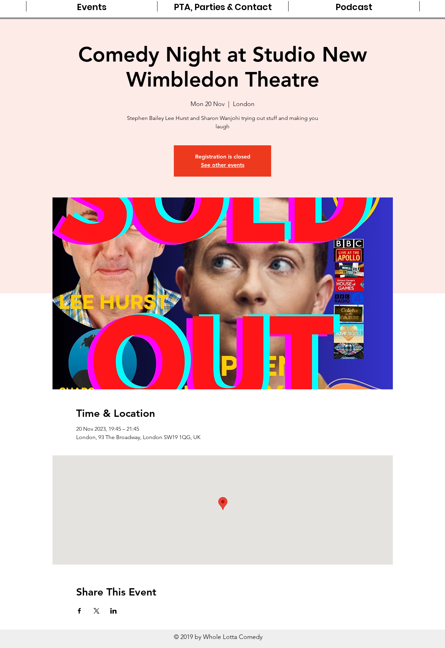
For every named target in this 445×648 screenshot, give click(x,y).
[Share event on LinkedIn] (113, 611)
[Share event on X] (96, 611)
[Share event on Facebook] (79, 611)
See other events (222, 165)
